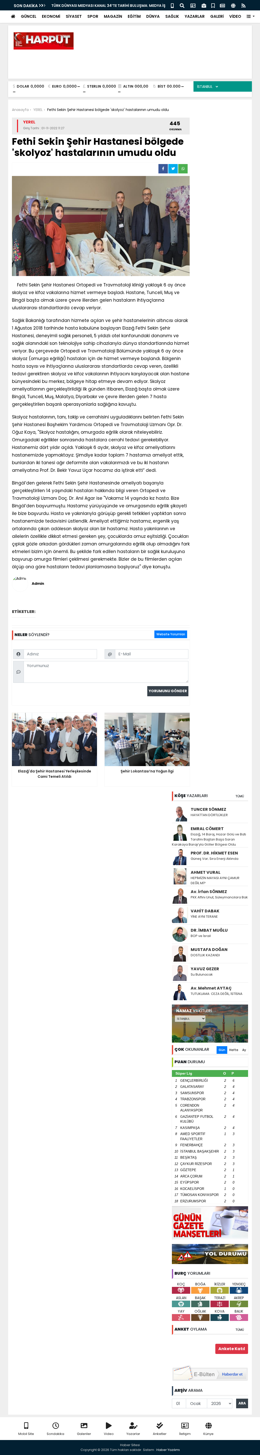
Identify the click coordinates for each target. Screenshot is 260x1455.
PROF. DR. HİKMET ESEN (214, 853)
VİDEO (235, 16)
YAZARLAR (195, 16)
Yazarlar (133, 1433)
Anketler (160, 1433)
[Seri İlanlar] (213, 5)
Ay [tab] (244, 1050)
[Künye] (233, 5)
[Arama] (182, 5)
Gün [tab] (222, 1050)
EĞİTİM (134, 16)
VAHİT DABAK (205, 911)
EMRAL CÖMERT (207, 829)
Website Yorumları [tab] (170, 634)
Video (109, 1433)
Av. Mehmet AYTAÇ (211, 988)
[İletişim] (193, 5)
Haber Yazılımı (168, 1449)
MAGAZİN (113, 16)
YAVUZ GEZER (205, 969)
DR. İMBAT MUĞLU (209, 930)
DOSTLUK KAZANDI (205, 955)
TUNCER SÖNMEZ (208, 809)
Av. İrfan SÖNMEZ (209, 892)
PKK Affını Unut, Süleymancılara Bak (219, 897)
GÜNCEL (28, 16)
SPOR (92, 16)
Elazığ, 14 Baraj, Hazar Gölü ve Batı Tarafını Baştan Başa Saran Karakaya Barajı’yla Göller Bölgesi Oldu (209, 839)
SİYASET (74, 16)
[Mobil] (172, 5)
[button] (250, 16)
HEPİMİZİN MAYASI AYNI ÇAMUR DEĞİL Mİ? (215, 880)
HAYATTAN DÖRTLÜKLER (209, 815)
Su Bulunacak (202, 974)
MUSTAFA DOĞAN (209, 949)
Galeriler (84, 1433)
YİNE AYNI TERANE (204, 916)
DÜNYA (153, 16)
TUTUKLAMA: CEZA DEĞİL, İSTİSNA (216, 993)
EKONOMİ (51, 16)
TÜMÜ (239, 796)
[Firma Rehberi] (204, 5)
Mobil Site (26, 1433)
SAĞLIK (172, 16)
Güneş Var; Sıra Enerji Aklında (214, 858)
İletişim (185, 1433)
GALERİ (217, 16)
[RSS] (243, 5)
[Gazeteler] (222, 5)
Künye (208, 1433)
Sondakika (55, 1433)
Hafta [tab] (233, 1050)
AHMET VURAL (205, 872)
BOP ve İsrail (201, 935)
